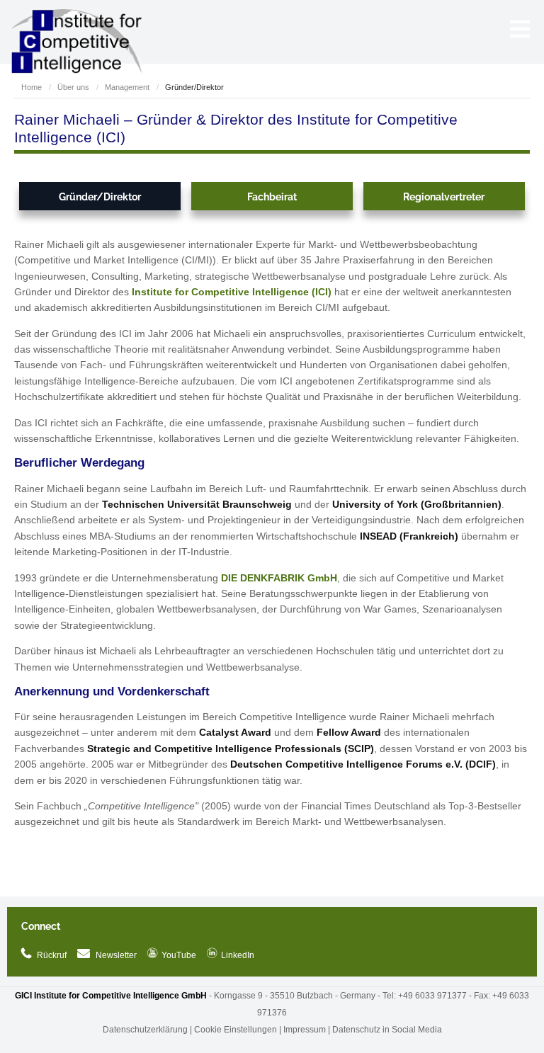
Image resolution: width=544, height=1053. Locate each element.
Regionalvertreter (443, 197)
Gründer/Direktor (100, 197)
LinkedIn (230, 955)
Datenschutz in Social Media (387, 1030)
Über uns (73, 87)
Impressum (304, 1030)
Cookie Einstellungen (235, 1030)
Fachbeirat (272, 197)
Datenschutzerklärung (145, 1030)
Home (31, 87)
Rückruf (52, 955)
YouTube (171, 955)
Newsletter (116, 955)
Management (127, 87)
